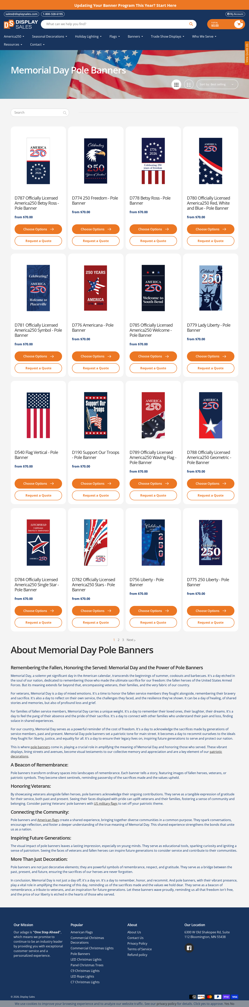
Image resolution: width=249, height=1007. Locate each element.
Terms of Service (139, 949)
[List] (189, 84)
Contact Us (135, 938)
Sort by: (205, 84)
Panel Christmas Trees (87, 965)
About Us (134, 932)
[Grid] (176, 84)
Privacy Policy (137, 943)
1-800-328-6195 (53, 14)
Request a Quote (38, 241)
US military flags (105, 803)
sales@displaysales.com (21, 14)
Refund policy (137, 955)
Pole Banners (80, 954)
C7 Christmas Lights (85, 982)
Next (130, 640)
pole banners (40, 747)
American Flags (82, 932)
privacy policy (166, 1004)
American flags (48, 820)
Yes (226, 1004)
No (232, 1004)
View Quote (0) (247, 53)
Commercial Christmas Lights (92, 948)
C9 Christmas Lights (85, 971)
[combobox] (40, 113)
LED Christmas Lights (86, 959)
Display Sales (27, 996)
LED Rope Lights (82, 976)
